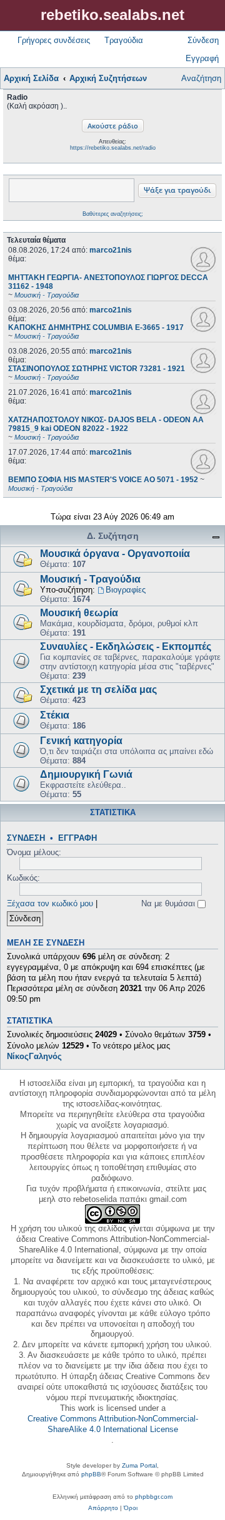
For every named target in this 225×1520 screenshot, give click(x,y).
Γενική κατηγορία (81, 740)
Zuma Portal (139, 1465)
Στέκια (54, 715)
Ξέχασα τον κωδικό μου (50, 903)
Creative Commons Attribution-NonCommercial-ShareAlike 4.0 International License (113, 1424)
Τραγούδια (123, 40)
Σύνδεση (26, 838)
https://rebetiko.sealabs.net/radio (113, 148)
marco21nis (110, 250)
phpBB (91, 1474)
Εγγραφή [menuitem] (202, 58)
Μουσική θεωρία (79, 613)
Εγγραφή (77, 838)
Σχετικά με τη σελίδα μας (98, 689)
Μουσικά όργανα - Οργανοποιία (115, 553)
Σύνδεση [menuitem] (203, 40)
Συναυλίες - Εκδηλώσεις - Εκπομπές (125, 646)
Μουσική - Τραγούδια (90, 579)
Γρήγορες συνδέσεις (54, 40)
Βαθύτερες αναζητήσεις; (112, 214)
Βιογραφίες (126, 589)
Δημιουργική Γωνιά (86, 774)
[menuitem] (103, 1508)
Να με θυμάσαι (169, 903)
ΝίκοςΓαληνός (34, 1056)
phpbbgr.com (153, 1496)
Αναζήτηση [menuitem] (201, 78)
